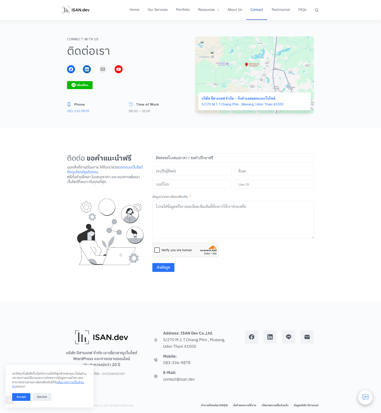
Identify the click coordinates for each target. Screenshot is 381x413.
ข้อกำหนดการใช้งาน (244, 405)
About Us (235, 10)
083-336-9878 (78, 110)
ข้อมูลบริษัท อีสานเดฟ (306, 405)
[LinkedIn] (270, 337)
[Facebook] (251, 337)
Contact (256, 10)
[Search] (316, 10)
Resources (206, 10)
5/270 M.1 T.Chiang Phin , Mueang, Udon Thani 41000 (194, 343)
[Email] (307, 337)
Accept (21, 396)
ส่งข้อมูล (163, 267)
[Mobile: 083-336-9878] (155, 360)
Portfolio (183, 10)
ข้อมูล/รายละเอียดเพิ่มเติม (170, 197)
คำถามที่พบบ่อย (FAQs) (214, 405)
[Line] (288, 337)
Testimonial (280, 10)
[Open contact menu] (365, 397)
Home (134, 10)
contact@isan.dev (179, 379)
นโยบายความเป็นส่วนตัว (275, 405)
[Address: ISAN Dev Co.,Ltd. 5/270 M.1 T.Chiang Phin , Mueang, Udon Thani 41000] (155, 340)
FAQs (302, 10)
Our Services (158, 10)
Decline (42, 396)
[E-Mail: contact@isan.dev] (155, 376)
